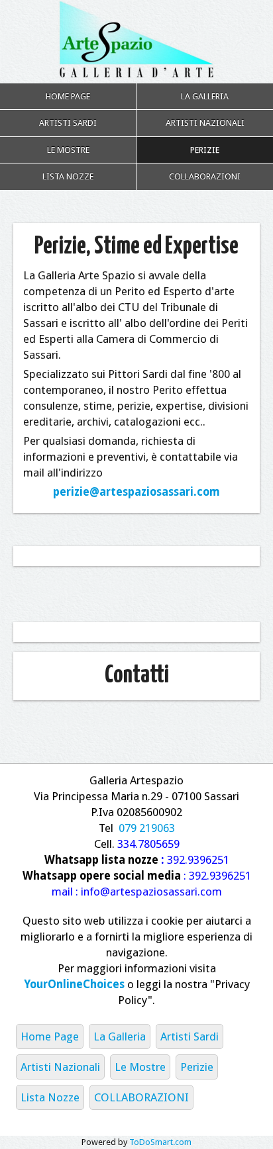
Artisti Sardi (68, 123)
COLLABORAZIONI (205, 176)
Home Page (68, 96)
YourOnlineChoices (74, 984)
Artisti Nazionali (205, 123)
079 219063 (147, 828)
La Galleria (205, 96)
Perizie (204, 150)
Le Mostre (68, 150)
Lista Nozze (67, 176)
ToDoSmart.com (160, 1142)
